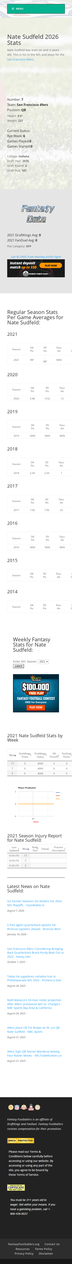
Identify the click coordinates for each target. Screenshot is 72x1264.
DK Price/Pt (54, 755)
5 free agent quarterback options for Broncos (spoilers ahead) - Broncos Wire (34, 927)
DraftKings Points (25, 755)
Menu (19, 8)
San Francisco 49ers (20, 59)
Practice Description (58, 849)
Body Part (35, 849)
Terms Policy (43, 1249)
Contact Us (52, 1244)
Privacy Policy (24, 1253)
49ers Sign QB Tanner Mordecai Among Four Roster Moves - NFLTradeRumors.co (34, 1053)
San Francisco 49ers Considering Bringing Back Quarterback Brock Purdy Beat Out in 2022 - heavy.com (35, 952)
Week (12, 755)
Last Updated (14, 849)
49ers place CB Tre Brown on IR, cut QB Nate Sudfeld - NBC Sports (33, 1030)
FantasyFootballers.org (23, 1244)
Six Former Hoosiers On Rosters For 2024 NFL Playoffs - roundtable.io (34, 903)
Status (44, 848)
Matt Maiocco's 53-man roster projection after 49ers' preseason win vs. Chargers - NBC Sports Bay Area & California (34, 1004)
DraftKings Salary (40, 755)
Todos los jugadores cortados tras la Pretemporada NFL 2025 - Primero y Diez (34, 978)
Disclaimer (46, 1253)
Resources (23, 1249)
